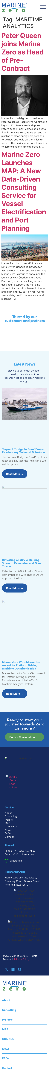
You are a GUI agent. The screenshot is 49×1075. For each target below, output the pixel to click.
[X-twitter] (6, 969)
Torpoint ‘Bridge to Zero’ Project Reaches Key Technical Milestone (24, 450)
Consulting (11, 816)
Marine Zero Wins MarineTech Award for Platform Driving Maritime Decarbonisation (21, 665)
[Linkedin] (13, 969)
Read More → (14, 474)
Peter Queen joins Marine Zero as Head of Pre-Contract (22, 52)
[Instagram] (19, 969)
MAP (7, 823)
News (8, 830)
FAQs (8, 833)
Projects (9, 819)
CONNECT (11, 826)
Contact (9, 836)
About (8, 813)
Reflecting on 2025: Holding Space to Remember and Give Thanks (21, 563)
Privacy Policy (21, 959)
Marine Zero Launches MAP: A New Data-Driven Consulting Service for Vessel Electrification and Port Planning (23, 191)
